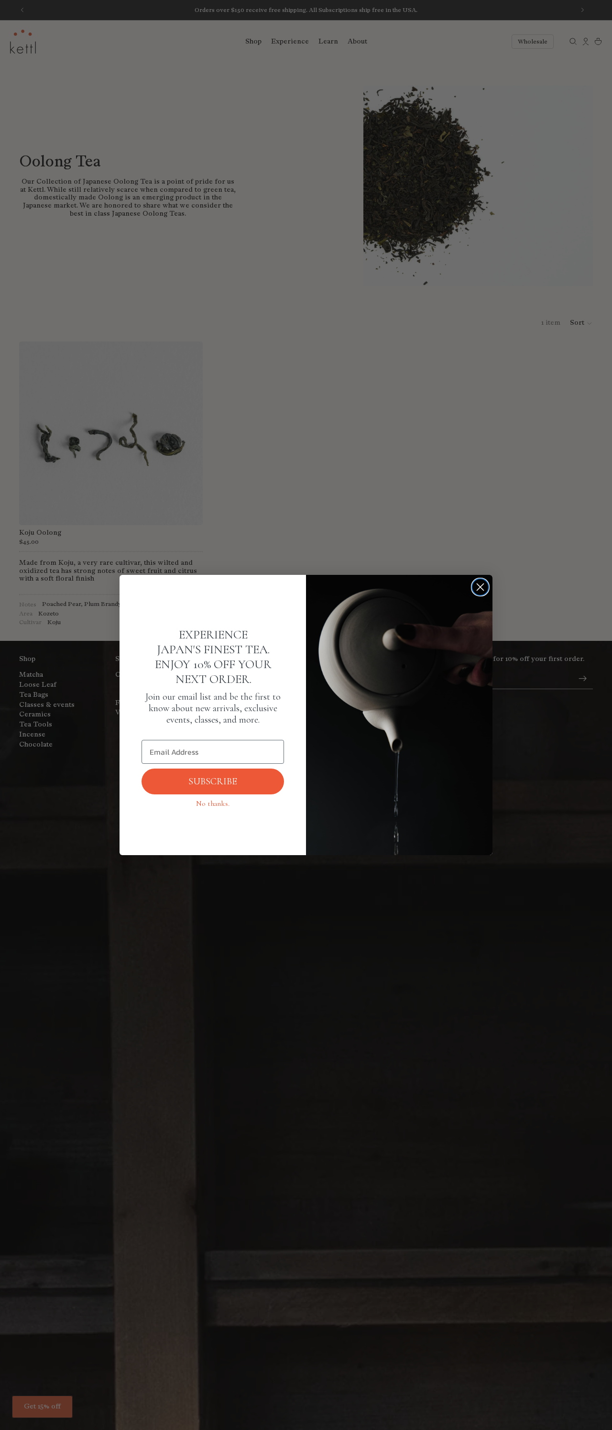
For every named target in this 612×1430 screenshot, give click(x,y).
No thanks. (213, 803)
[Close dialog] (480, 587)
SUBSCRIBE (212, 781)
